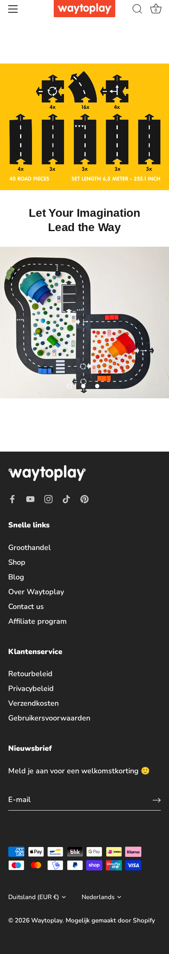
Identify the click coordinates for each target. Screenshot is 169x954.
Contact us (26, 606)
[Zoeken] (137, 10)
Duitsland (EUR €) (33, 897)
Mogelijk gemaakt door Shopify (110, 920)
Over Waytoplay (36, 592)
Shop (16, 562)
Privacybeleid (31, 688)
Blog (16, 577)
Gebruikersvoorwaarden (49, 718)
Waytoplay (46, 920)
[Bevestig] (157, 799)
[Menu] (13, 9)
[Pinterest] (84, 498)
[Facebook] (12, 498)
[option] (84, 322)
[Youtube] (30, 498)
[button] (69, 386)
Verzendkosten (33, 703)
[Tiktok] (66, 498)
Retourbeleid (30, 674)
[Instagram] (48, 498)
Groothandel (29, 547)
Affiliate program (37, 621)
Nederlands (98, 897)
